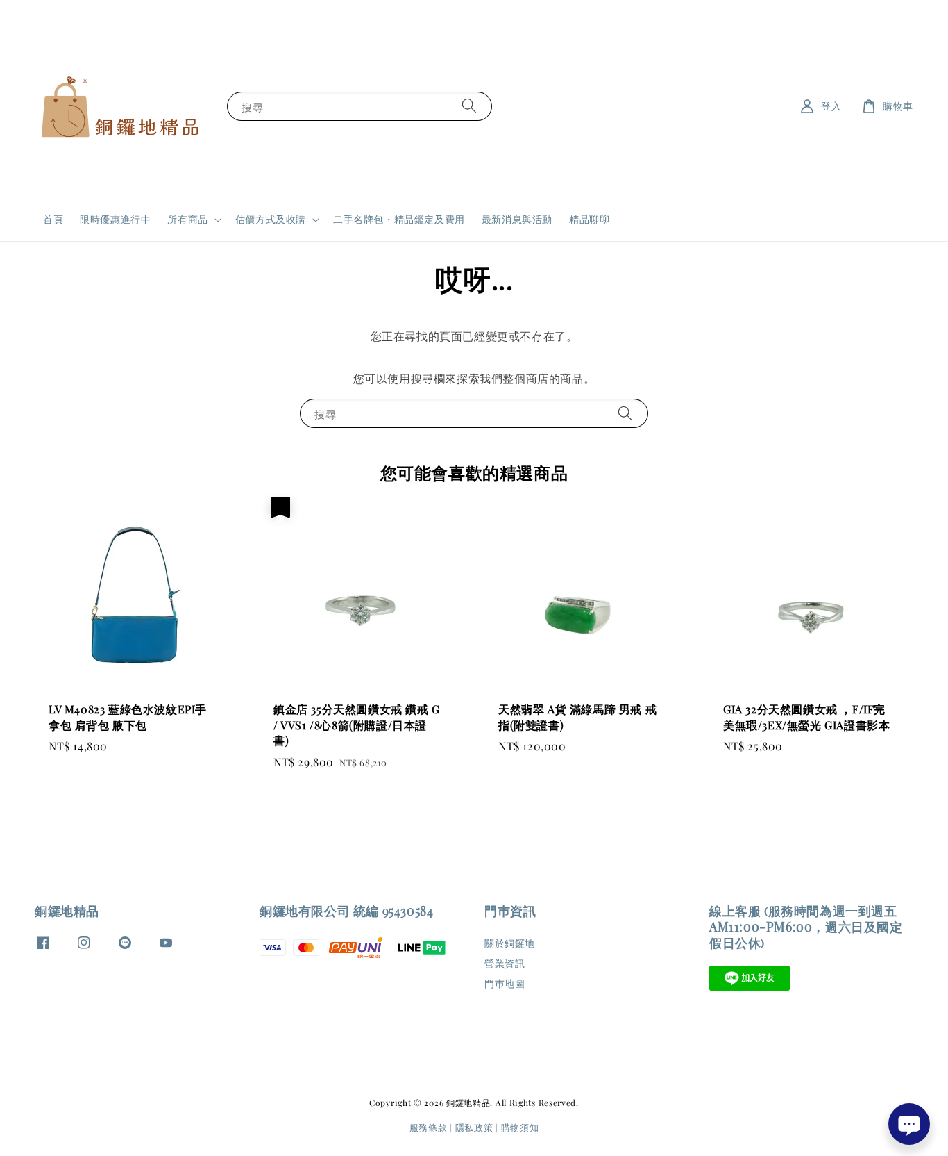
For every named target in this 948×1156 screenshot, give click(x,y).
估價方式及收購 (270, 219)
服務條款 (428, 1127)
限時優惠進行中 (115, 219)
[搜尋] (469, 105)
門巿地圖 (504, 983)
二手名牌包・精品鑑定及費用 (399, 219)
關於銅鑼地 (509, 943)
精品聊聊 (589, 219)
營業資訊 (504, 963)
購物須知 (520, 1127)
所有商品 (187, 219)
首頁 (53, 219)
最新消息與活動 (517, 219)
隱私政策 (474, 1127)
